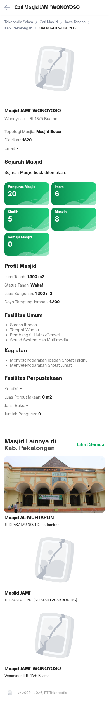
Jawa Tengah (75, 22)
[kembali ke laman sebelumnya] (7, 7)
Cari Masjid (49, 22)
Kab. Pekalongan (18, 28)
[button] (54, 491)
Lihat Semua (91, 444)
